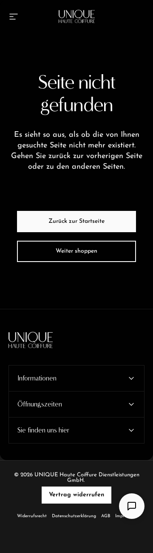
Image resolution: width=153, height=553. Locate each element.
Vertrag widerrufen (76, 495)
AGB (105, 516)
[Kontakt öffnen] (131, 506)
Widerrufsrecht (32, 516)
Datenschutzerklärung (74, 516)
